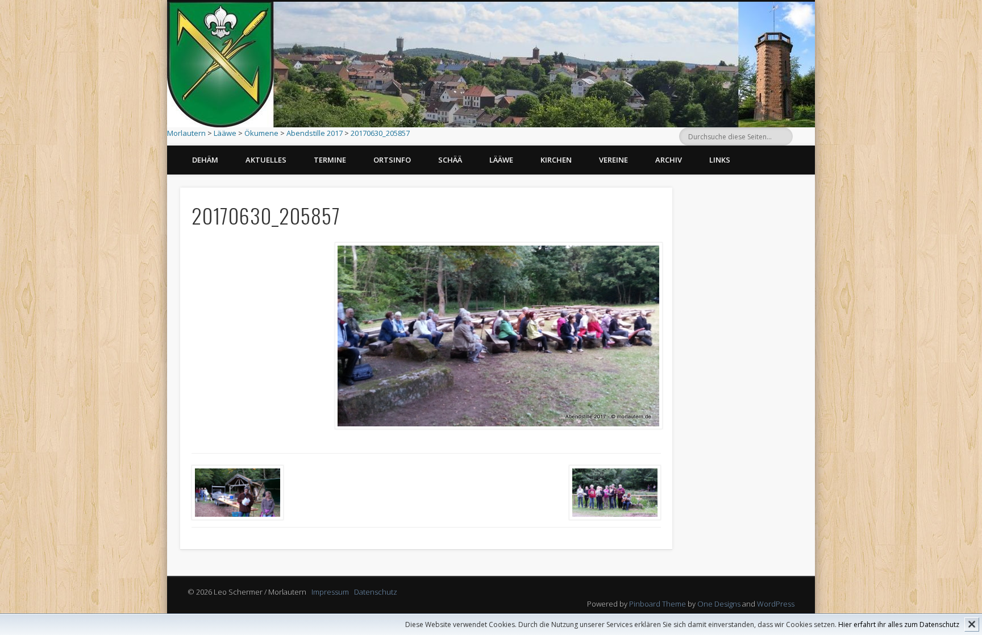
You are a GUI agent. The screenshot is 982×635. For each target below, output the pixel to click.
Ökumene (261, 133)
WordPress (775, 604)
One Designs (718, 604)
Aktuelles (266, 160)
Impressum (330, 592)
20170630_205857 (380, 133)
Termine (330, 160)
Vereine (613, 160)
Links (719, 160)
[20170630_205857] (498, 336)
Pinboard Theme (657, 604)
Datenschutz (375, 592)
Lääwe (225, 133)
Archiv (668, 160)
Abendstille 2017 (314, 133)
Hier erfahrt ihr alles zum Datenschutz (898, 624)
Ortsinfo (392, 160)
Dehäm (205, 160)
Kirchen (556, 160)
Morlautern (186, 133)
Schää (450, 160)
